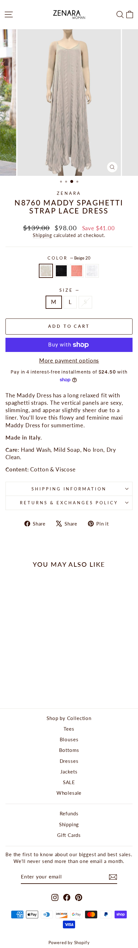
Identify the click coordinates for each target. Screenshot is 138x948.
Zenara (69, 193)
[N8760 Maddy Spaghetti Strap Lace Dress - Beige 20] (18, 686)
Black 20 (61, 270)
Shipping (42, 235)
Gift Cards (69, 835)
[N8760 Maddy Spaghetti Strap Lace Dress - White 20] (40, 686)
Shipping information (69, 488)
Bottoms (69, 750)
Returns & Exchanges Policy (69, 502)
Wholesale (69, 793)
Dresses (69, 761)
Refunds (69, 813)
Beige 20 (45, 270)
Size (69, 290)
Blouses (69, 739)
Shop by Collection (69, 718)
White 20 (92, 270)
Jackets (69, 771)
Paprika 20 (76, 270)
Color (69, 258)
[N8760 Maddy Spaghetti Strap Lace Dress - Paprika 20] (33, 686)
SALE (69, 782)
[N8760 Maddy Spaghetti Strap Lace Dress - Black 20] (25, 686)
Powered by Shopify (69, 942)
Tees (69, 729)
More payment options (69, 360)
